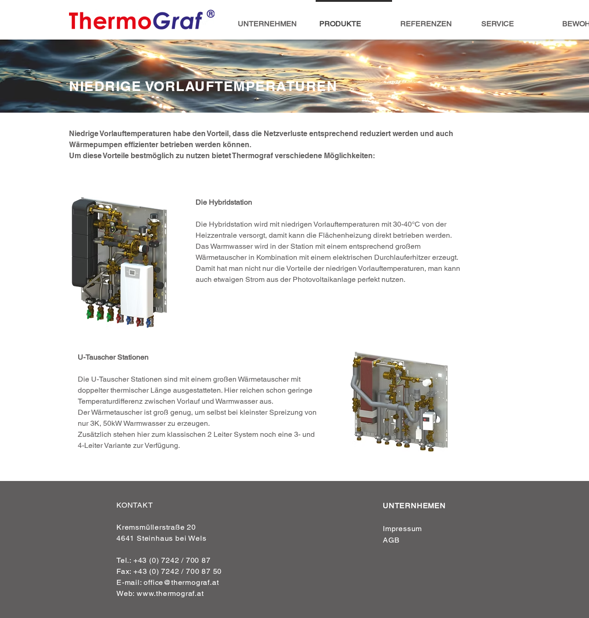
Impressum (402, 528)
